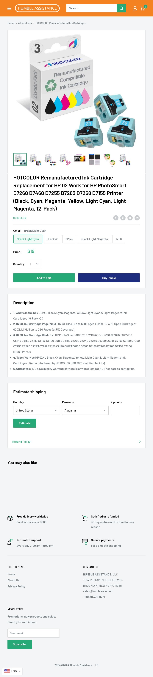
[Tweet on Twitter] (130, 217)
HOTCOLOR (19, 217)
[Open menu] (9, 8)
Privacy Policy (16, 586)
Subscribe (19, 644)
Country (18, 402)
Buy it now (109, 278)
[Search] (121, 8)
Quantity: (19, 264)
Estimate (25, 423)
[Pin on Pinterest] (123, 217)
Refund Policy (21, 441)
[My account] (135, 8)
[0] (142, 8)
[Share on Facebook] (115, 217)
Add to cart (44, 278)
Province (68, 402)
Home (10, 23)
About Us (13, 580)
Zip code (116, 402)
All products (25, 23)
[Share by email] (137, 217)
